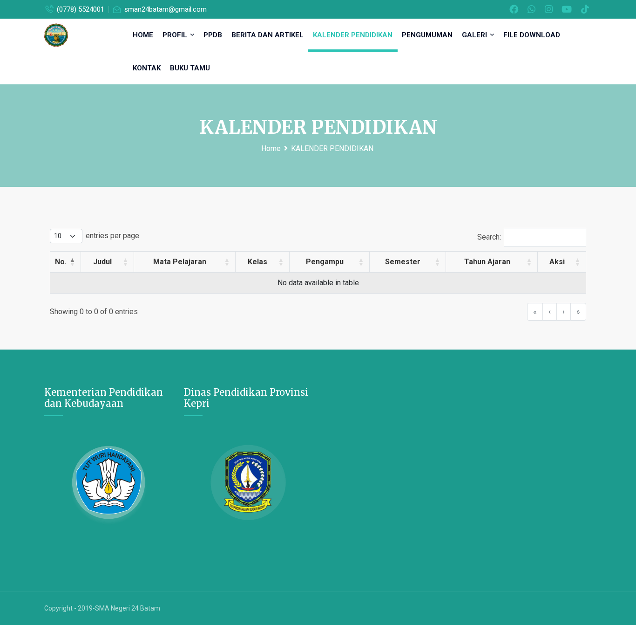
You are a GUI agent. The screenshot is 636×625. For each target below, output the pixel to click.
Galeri (475, 35)
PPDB (212, 35)
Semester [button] (402, 261)
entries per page (112, 235)
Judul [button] (102, 261)
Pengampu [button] (325, 261)
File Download (531, 35)
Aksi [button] (557, 261)
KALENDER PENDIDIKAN (352, 35)
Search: (489, 237)
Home (143, 35)
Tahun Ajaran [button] (487, 261)
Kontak (147, 68)
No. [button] (61, 261)
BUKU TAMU (190, 68)
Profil (175, 35)
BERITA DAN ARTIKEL (267, 35)
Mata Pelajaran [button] (179, 261)
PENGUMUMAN (427, 35)
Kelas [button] (257, 261)
